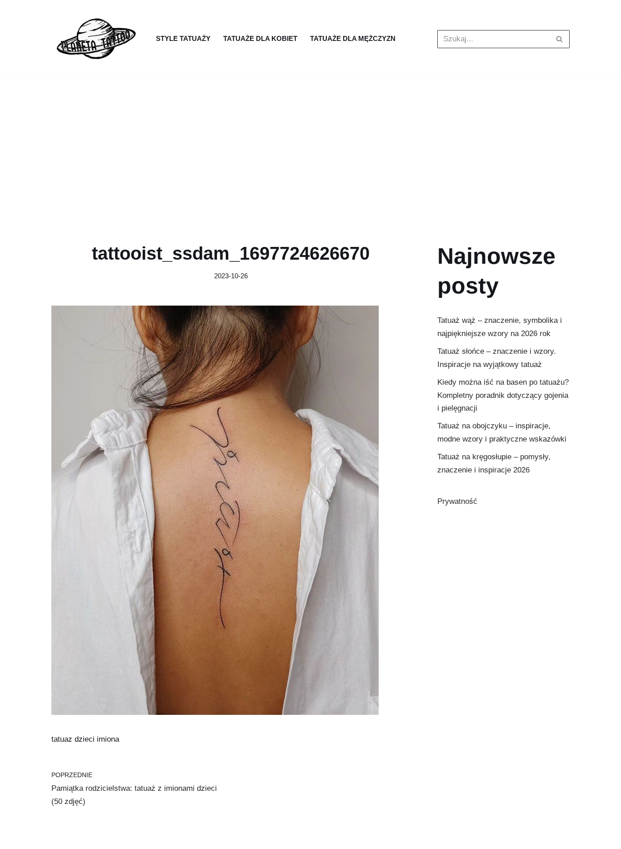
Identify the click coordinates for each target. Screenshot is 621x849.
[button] (559, 38)
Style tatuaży (183, 38)
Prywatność (457, 501)
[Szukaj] (559, 39)
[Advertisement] (310, 146)
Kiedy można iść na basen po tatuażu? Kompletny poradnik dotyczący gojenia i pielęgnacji (503, 395)
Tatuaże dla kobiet (260, 38)
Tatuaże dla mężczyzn (353, 38)
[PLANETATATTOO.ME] (96, 39)
